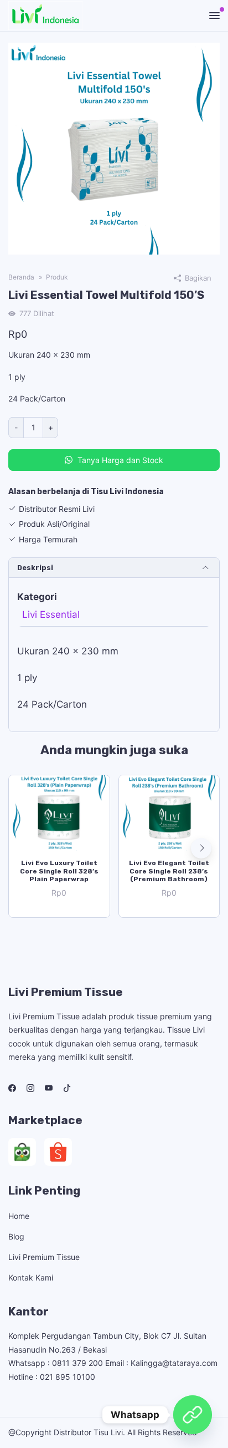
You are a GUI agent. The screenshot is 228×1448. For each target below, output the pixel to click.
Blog (16, 1236)
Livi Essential (51, 614)
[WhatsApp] (192, 1414)
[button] (201, 848)
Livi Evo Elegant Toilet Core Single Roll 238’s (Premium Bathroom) (169, 871)
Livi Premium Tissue (44, 1257)
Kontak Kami (30, 1277)
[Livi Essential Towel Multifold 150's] (114, 148)
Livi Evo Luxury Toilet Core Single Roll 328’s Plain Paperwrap (59, 871)
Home (18, 1216)
